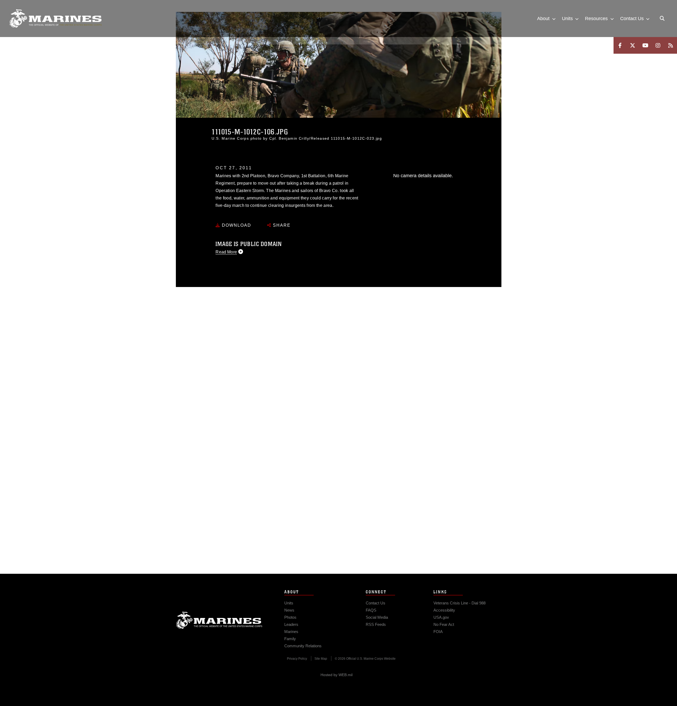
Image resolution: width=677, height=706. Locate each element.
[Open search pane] (662, 18)
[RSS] (670, 45)
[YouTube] (645, 45)
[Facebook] (620, 45)
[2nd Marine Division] (55, 18)
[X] (632, 45)
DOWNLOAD (235, 225)
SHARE (281, 225)
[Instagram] (658, 45)
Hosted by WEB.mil (337, 675)
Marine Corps (219, 620)
